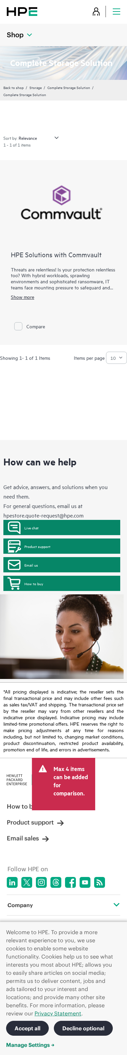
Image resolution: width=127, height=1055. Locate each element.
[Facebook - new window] (70, 882)
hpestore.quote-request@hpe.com (43, 515)
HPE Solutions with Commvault (56, 254)
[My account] (96, 11)
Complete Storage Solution (68, 87)
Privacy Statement (58, 1013)
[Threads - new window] (55, 882)
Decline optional (83, 1028)
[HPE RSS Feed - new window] (99, 882)
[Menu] (116, 11)
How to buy (33, 583)
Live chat (31, 527)
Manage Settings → (30, 1044)
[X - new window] (26, 882)
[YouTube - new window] (85, 882)
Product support (37, 546)
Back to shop (13, 87)
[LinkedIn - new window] (12, 882)
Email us (31, 565)
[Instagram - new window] (41, 882)
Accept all (27, 1028)
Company (20, 905)
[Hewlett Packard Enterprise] (22, 11)
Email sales (23, 838)
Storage (35, 87)
